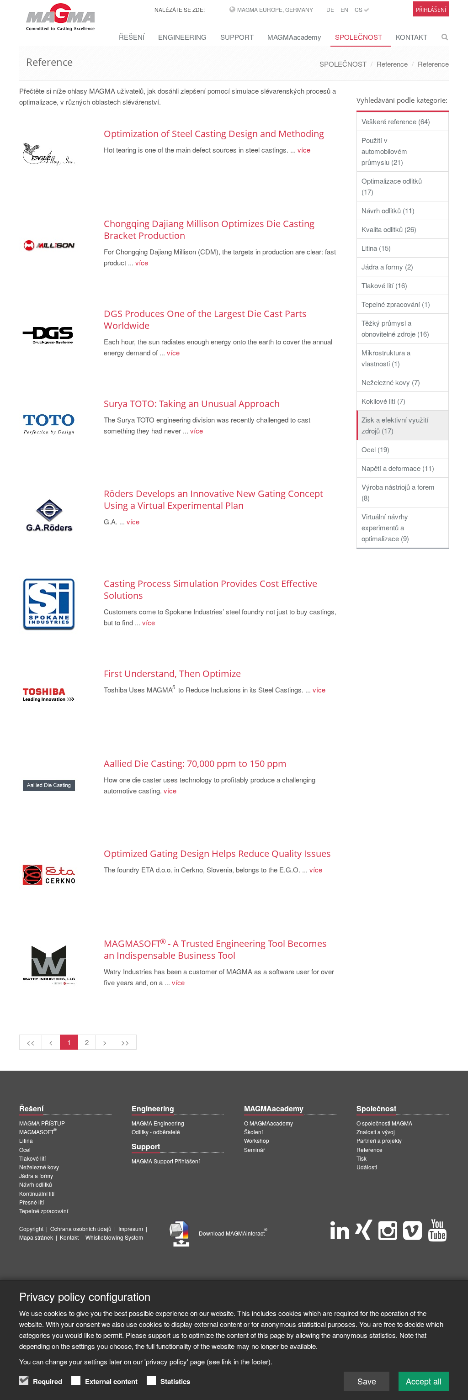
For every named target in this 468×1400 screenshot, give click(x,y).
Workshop (256, 1140)
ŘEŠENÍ (131, 37)
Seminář (254, 1149)
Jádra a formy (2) (387, 266)
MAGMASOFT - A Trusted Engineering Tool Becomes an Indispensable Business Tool (215, 949)
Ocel (25, 1149)
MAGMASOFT (38, 1132)
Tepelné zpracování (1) (396, 304)
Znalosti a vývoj (375, 1132)
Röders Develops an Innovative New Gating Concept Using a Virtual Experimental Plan (213, 499)
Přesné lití (31, 1202)
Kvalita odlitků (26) (389, 229)
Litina (26, 1140)
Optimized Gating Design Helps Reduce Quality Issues (217, 853)
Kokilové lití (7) (383, 401)
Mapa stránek (36, 1237)
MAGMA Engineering (158, 1123)
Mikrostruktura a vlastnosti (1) (386, 358)
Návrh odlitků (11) (388, 210)
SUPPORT (237, 37)
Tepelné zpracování (43, 1211)
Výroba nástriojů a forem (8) (398, 492)
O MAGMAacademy (268, 1123)
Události (366, 1167)
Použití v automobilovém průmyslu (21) (384, 151)
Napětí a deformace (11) (398, 468)
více (303, 149)
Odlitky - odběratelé (156, 1132)
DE (330, 9)
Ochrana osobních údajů (81, 1228)
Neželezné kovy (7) (391, 382)
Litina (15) (376, 248)
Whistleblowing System (114, 1237)
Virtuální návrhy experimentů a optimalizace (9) (385, 527)
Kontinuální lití (36, 1193)
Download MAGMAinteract (233, 1233)
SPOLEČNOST (358, 37)
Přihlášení (431, 10)
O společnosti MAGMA (384, 1123)
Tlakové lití (32, 1158)
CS (359, 9)
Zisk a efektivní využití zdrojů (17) (395, 425)
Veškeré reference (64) (396, 121)
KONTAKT (411, 37)
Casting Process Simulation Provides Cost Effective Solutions (210, 589)
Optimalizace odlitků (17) (392, 186)
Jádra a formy (36, 1175)
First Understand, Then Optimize (172, 673)
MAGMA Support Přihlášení (166, 1161)
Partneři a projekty (379, 1140)
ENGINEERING (182, 37)
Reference (392, 64)
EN (344, 9)
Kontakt (69, 1237)
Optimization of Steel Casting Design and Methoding (214, 133)
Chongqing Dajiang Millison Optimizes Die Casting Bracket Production (209, 229)
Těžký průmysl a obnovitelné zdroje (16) (395, 328)
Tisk (361, 1158)
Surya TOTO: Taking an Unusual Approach (192, 403)
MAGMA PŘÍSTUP (42, 1123)
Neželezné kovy (39, 1167)
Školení (253, 1132)
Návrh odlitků (35, 1184)
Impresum (130, 1228)
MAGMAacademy (294, 37)
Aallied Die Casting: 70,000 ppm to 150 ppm (195, 763)
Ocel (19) (375, 449)
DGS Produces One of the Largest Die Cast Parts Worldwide (205, 319)
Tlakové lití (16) (384, 285)
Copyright (31, 1228)
